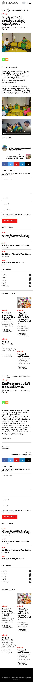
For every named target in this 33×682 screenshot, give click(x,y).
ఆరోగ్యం (17, 275)
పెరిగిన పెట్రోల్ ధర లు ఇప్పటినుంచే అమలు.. (13, 262)
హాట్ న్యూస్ (4, 14)
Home (3, 10)
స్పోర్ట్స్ (17, 283)
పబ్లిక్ (17, 280)
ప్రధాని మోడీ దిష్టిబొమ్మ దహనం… (24, 355)
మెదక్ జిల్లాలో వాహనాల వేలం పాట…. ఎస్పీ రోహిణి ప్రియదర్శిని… (9, 316)
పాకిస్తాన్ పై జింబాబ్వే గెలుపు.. (8, 343)
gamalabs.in (17, 679)
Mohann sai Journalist (11, 27)
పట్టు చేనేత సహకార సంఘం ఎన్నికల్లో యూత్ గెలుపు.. (16, 254)
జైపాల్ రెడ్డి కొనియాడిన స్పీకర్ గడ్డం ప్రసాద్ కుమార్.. (15, 245)
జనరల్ (3, 232)
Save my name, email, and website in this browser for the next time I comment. (17, 215)
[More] (6, 59)
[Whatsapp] (3, 59)
